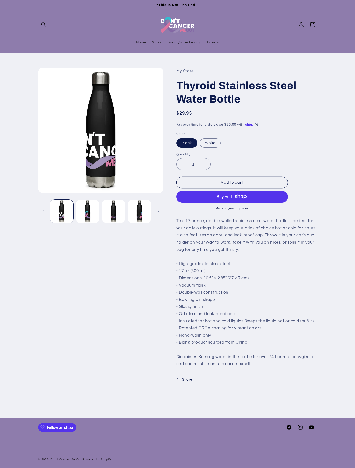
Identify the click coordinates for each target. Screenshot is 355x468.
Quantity (183, 154)
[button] (43, 24)
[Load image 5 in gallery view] (139, 211)
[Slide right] (158, 211)
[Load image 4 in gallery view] (113, 211)
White (210, 142)
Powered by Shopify (97, 459)
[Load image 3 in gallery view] (87, 211)
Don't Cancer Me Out (65, 459)
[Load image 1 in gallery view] (61, 211)
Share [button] (187, 379)
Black (187, 142)
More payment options (232, 208)
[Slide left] (43, 211)
